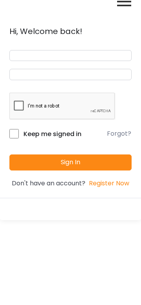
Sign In (70, 162)
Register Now (109, 183)
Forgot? (119, 133)
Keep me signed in (52, 133)
